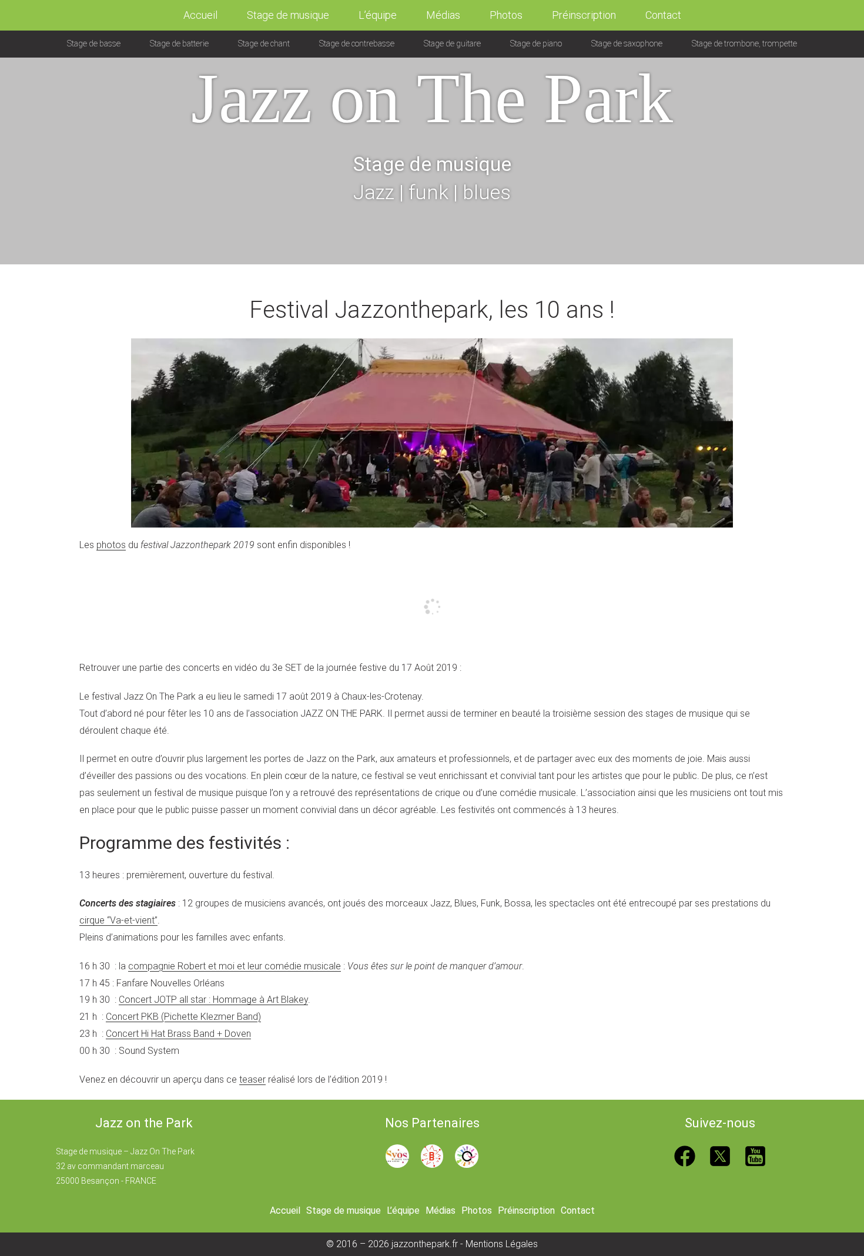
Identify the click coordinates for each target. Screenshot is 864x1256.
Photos (506, 15)
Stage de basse (93, 43)
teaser (252, 1079)
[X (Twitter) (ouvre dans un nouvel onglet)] (720, 1155)
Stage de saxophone (626, 43)
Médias (443, 15)
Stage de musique (288, 15)
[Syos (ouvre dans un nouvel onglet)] (397, 1155)
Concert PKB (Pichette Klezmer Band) (183, 1016)
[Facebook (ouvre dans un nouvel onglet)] (684, 1155)
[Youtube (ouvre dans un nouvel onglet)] (755, 1155)
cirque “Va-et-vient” (118, 920)
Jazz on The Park (432, 98)
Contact (663, 15)
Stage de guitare (452, 43)
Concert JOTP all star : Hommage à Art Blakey (213, 999)
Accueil (200, 15)
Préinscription (584, 15)
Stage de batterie (179, 43)
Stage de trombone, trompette (744, 43)
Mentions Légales (502, 1244)
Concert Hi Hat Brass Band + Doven (178, 1033)
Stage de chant (264, 43)
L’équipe (378, 15)
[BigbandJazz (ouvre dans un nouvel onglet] (432, 1155)
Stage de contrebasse (356, 43)
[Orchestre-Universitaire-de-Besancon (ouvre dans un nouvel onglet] (466, 1155)
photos (111, 544)
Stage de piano (536, 43)
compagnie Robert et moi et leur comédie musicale (234, 966)
